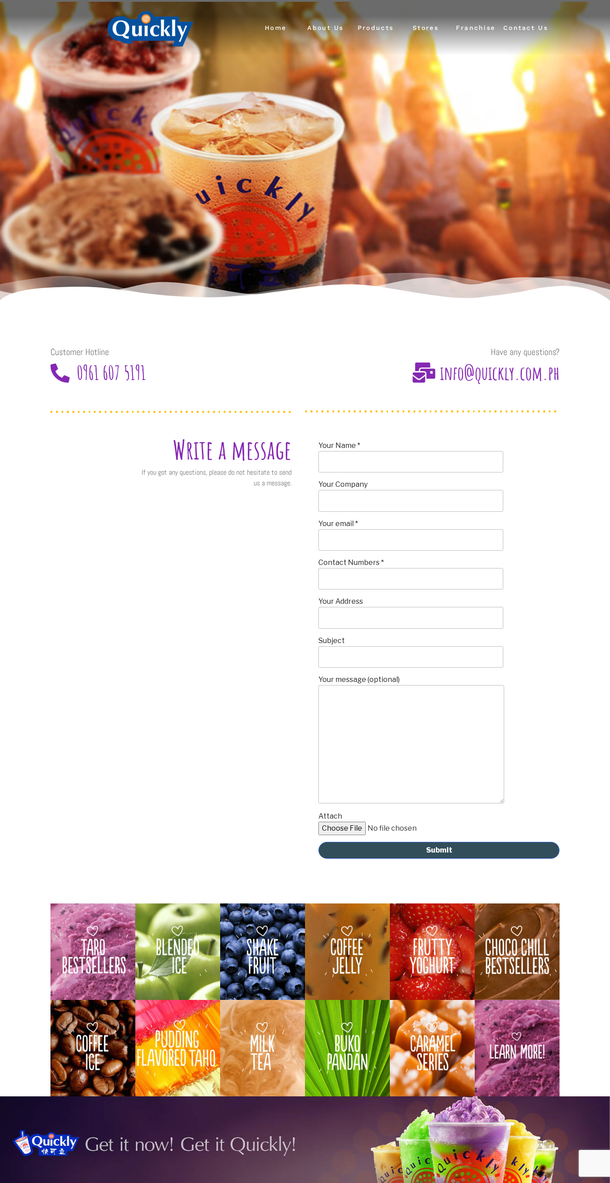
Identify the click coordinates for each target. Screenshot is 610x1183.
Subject (331, 640)
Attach (330, 816)
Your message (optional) (359, 679)
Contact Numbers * (351, 562)
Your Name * (339, 445)
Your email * (338, 523)
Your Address (340, 601)
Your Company (343, 484)
